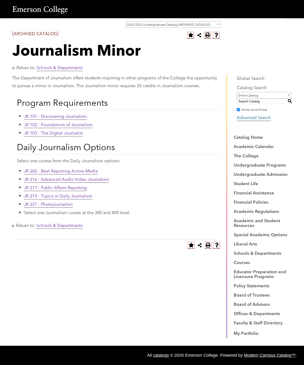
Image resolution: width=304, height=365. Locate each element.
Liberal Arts (245, 243)
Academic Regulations (256, 211)
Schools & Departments (60, 67)
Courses (242, 262)
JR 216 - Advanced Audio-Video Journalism (66, 179)
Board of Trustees (252, 295)
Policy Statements (251, 285)
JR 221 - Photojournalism (48, 204)
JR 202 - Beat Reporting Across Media (61, 171)
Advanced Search (254, 117)
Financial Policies (251, 202)
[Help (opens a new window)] (216, 35)
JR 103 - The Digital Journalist (53, 133)
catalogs (161, 355)
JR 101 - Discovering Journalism (55, 116)
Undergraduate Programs (260, 165)
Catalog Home (248, 137)
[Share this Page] (199, 35)
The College (246, 155)
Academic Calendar (254, 146)
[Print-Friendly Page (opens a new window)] (207, 35)
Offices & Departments (257, 313)
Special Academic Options (260, 234)
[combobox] (172, 24)
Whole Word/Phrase (254, 109)
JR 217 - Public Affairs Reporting (55, 187)
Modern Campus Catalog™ (270, 355)
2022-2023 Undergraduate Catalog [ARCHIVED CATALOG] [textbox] (168, 24)
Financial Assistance (254, 192)
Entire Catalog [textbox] (248, 95)
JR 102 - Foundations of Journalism (58, 124)
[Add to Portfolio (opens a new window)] (190, 35)
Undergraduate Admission (261, 174)
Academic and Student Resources (257, 222)
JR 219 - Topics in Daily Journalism (58, 195)
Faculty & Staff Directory (258, 322)
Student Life (246, 183)
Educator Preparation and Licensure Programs (260, 273)
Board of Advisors (252, 304)
